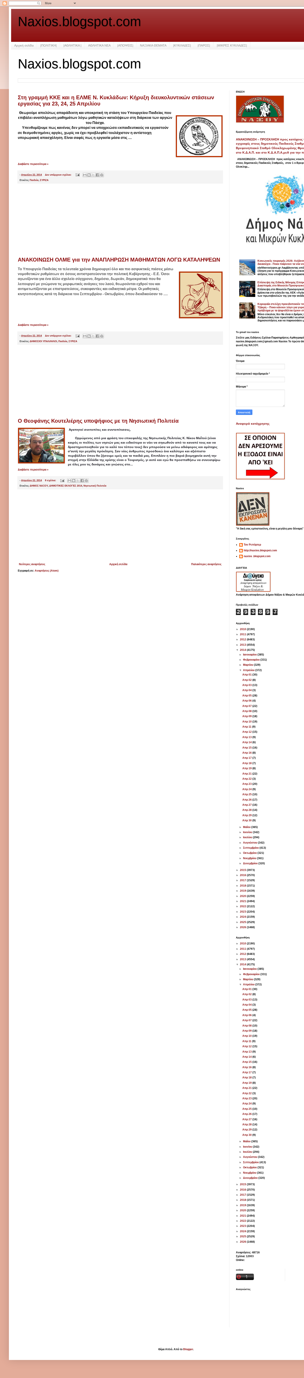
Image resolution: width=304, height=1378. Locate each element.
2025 (243, 922)
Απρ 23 (247, 783)
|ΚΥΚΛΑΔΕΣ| (182, 45)
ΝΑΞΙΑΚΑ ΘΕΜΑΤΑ (153, 45)
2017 (243, 880)
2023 (243, 911)
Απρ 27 (247, 804)
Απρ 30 (247, 820)
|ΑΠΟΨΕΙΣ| (125, 45)
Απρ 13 (247, 737)
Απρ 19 (247, 768)
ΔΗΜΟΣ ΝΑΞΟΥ (39, 485)
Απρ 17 (247, 757)
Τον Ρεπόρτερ (252, 544)
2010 (243, 629)
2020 (243, 896)
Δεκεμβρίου (250, 863)
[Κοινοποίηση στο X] (93, 175)
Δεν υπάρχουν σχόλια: (58, 174)
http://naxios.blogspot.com (260, 550)
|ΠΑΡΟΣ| (204, 45)
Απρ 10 (247, 721)
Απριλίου (249, 670)
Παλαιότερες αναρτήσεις (206, 564)
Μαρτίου (248, 664)
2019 (243, 890)
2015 (243, 870)
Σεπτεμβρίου (251, 847)
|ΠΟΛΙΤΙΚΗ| (48, 45)
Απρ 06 (247, 700)
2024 (243, 916)
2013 (243, 644)
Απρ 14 (247, 742)
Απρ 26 (247, 799)
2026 (243, 927)
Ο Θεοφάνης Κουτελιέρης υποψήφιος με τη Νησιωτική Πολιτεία (98, 421)
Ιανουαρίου (250, 654)
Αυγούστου (250, 842)
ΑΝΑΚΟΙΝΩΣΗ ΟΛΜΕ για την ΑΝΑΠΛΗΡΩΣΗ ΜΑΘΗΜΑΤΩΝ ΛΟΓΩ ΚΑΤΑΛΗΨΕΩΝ (119, 260)
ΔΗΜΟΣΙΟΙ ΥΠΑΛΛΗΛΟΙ (43, 341)
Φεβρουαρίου (251, 659)
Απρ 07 (247, 706)
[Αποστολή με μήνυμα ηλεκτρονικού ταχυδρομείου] (85, 175)
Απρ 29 (247, 815)
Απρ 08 (247, 711)
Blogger (188, 1349)
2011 (243, 634)
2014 (243, 649)
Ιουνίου (248, 832)
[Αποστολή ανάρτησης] (77, 174)
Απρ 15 (247, 747)
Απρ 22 (247, 778)
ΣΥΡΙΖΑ (44, 180)
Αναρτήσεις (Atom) (47, 570)
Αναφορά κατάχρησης (253, 423)
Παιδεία (34, 180)
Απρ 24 (247, 789)
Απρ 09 (247, 716)
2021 (243, 901)
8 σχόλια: (51, 480)
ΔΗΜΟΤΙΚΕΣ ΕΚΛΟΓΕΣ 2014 (65, 485)
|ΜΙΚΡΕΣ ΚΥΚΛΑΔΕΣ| (232, 45)
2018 (243, 885)
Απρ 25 (247, 794)
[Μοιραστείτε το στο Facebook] (97, 175)
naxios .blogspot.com (257, 556)
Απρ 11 (247, 726)
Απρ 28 (247, 810)
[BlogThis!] (89, 175)
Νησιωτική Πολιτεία (94, 485)
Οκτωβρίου (250, 852)
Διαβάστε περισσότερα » (33, 164)
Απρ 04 (247, 690)
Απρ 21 (247, 773)
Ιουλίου (248, 837)
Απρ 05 (247, 695)
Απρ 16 (247, 752)
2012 (243, 639)
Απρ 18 (247, 763)
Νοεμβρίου (250, 858)
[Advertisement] (120, 220)
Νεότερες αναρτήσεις (32, 564)
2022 (243, 906)
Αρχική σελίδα (24, 45)
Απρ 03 (247, 685)
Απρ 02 (247, 680)
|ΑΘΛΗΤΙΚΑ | (72, 45)
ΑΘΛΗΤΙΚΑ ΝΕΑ (99, 45)
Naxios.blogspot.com (79, 21)
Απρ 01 (247, 674)
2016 (243, 875)
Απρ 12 (247, 731)
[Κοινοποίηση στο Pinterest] (101, 175)
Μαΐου (247, 827)
